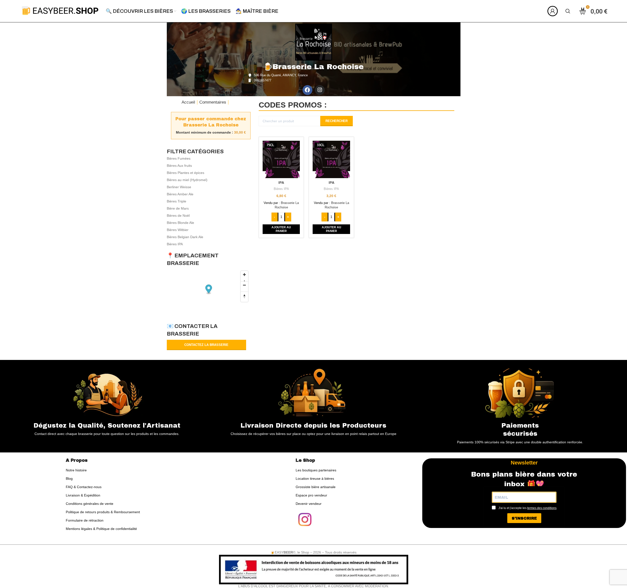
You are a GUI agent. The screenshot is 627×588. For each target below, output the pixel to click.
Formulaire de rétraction (84, 520)
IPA (281, 183)
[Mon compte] (552, 11)
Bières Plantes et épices (185, 173)
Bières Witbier (177, 230)
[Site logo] (60, 10)
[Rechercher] (568, 11)
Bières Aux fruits (179, 166)
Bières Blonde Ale (180, 223)
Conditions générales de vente (89, 504)
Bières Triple (176, 201)
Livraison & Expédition (83, 495)
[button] (281, 229)
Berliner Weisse (179, 187)
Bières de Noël (178, 215)
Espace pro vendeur (311, 495)
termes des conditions (542, 508)
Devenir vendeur (309, 504)
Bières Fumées (178, 158)
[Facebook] (307, 90)
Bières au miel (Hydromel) (187, 180)
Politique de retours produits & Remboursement (103, 512)
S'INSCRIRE (524, 518)
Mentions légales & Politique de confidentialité (101, 529)
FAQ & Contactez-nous (84, 487)
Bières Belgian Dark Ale (185, 237)
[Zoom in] (244, 276)
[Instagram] (320, 90)
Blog (69, 478)
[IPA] (281, 159)
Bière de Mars (178, 208)
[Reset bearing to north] (244, 297)
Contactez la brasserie (206, 345)
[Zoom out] (244, 286)
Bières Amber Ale (180, 194)
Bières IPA (175, 244)
